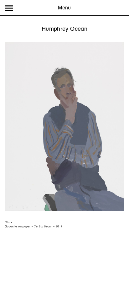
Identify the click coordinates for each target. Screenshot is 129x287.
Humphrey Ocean (64, 28)
